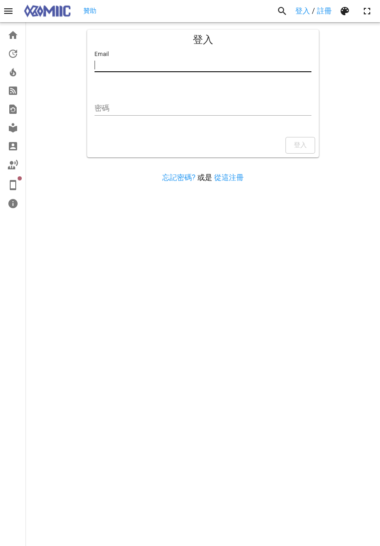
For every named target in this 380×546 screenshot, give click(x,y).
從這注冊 (229, 177)
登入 (302, 10)
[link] (13, 35)
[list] (12, 119)
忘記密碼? (179, 177)
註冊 (324, 10)
